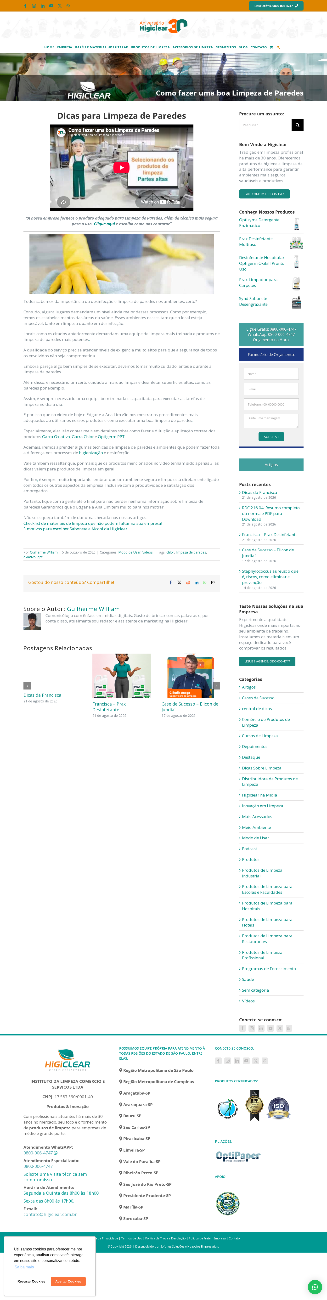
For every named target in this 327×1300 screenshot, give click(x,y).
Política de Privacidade (102, 1238)
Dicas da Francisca (42, 695)
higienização (91, 452)
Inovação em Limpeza (262, 805)
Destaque (251, 757)
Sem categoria (255, 990)
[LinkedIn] (261, 1028)
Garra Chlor (83, 436)
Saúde (248, 979)
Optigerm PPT (111, 436)
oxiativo (29, 557)
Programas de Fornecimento (269, 968)
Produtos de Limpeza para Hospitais (267, 905)
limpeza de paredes (191, 552)
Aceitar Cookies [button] (68, 1281)
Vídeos (147, 552)
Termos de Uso (131, 1238)
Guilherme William (44, 552)
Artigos (249, 687)
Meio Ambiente (256, 827)
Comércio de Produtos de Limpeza (266, 722)
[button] (278, 47)
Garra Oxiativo (56, 436)
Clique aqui (104, 223)
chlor (170, 552)
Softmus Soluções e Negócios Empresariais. (190, 1246)
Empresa (220, 1238)
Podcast (249, 848)
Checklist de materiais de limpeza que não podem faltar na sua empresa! (92, 523)
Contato (234, 1238)
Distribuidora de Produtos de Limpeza (270, 781)
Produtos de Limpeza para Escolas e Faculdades (267, 889)
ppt (40, 557)
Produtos (250, 859)
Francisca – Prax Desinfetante (109, 706)
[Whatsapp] (289, 1028)
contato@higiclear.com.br (50, 1214)
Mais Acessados (257, 816)
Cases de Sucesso (258, 698)
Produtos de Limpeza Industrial (262, 873)
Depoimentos (254, 746)
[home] (67, 1048)
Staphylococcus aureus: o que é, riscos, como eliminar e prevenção (270, 576)
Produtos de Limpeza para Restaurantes (267, 938)
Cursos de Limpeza (260, 735)
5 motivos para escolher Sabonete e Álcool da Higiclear (75, 528)
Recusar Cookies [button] (31, 1281)
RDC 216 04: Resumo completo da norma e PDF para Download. (271, 513)
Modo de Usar (129, 552)
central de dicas (257, 708)
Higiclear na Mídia (259, 795)
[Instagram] (251, 1028)
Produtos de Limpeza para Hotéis (267, 922)
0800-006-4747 (38, 1153)
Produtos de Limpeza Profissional (262, 955)
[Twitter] (279, 1028)
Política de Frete (200, 1238)
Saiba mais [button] (24, 1267)
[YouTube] (270, 1028)
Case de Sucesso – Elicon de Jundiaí (190, 706)
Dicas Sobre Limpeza (262, 768)
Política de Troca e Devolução (165, 1238)
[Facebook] (242, 1028)
